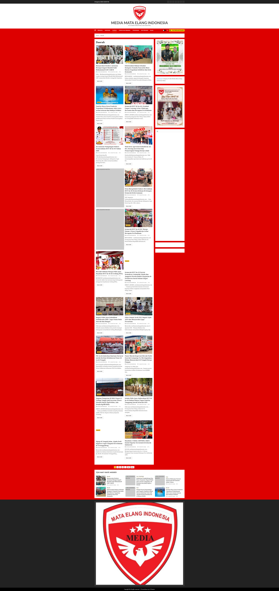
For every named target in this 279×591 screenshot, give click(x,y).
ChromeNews (144, 589)
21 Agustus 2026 (113, 112)
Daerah (114, 30)
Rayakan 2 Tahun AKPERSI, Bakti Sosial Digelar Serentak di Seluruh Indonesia (138, 443)
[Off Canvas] (95, 30)
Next (132, 467)
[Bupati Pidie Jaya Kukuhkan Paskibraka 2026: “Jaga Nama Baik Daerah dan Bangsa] (109, 306)
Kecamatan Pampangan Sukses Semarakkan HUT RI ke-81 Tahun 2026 (108, 149)
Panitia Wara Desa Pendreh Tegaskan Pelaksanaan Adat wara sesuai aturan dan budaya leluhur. (108, 108)
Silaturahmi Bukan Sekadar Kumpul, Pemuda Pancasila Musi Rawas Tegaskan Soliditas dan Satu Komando (138, 69)
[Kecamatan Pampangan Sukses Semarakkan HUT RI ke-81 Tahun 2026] (109, 135)
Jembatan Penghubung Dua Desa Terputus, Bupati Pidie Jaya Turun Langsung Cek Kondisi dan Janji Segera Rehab (144, 482)
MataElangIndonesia (102, 72)
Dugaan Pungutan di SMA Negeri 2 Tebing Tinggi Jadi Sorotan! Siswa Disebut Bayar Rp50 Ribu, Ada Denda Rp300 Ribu (109, 401)
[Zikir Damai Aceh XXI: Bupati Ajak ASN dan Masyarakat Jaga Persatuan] (138, 306)
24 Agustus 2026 (114, 72)
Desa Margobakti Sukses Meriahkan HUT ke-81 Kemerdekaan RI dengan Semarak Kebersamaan (138, 191)
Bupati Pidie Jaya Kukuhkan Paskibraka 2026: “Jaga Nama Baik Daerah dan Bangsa (109, 319)
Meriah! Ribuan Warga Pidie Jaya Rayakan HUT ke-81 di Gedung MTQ (109, 273)
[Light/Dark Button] (164, 30)
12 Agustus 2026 (142, 364)
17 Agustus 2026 (142, 235)
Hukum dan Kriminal (124, 30)
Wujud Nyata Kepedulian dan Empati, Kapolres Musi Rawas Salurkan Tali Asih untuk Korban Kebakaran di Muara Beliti (144, 493)
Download (159, 79)
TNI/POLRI (141, 476)
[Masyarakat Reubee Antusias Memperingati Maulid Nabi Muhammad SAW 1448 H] (109, 54)
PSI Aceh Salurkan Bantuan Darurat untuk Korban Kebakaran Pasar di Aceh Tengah (109, 358)
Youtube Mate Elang (178, 30)
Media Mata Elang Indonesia (139, 23)
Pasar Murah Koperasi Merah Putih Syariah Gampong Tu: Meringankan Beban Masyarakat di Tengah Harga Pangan (138, 359)
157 (128, 467)
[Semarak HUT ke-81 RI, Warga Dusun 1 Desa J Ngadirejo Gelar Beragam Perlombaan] (138, 218)
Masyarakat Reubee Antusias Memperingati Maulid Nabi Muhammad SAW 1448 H (107, 68)
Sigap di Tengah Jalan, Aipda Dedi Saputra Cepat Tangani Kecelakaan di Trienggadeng (109, 443)
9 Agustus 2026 (113, 447)
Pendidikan (136, 30)
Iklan (151, 30)
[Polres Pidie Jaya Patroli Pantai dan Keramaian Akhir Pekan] (160, 480)
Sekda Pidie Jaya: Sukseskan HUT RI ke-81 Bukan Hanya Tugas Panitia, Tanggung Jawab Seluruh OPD (138, 400)
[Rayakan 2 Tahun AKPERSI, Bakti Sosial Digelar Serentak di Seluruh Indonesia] (138, 429)
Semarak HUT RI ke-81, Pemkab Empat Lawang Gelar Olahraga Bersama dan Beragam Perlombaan (138, 108)
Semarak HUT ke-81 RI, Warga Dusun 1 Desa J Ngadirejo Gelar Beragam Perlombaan (137, 231)
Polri (137, 476)
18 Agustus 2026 (142, 195)
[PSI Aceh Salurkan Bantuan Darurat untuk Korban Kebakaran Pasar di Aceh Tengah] (109, 345)
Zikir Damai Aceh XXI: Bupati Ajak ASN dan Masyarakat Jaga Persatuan (138, 319)
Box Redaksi (144, 30)
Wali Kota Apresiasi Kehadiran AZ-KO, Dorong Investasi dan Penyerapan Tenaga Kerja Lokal (138, 149)
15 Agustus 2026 (142, 323)
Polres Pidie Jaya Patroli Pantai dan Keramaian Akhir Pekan (173, 480)
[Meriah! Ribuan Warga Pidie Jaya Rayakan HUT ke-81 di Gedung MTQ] (109, 260)
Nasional (107, 30)
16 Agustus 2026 (143, 282)
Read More (99, 81)
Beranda (100, 30)
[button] (167, 30)
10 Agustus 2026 (113, 406)
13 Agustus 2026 (113, 362)
